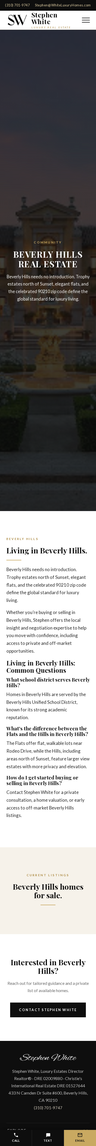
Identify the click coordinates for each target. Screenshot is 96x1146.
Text (47, 1140)
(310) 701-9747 (17, 5)
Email (80, 1140)
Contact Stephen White (48, 1010)
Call (16, 1140)
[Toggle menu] (86, 20)
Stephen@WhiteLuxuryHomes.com (63, 5)
